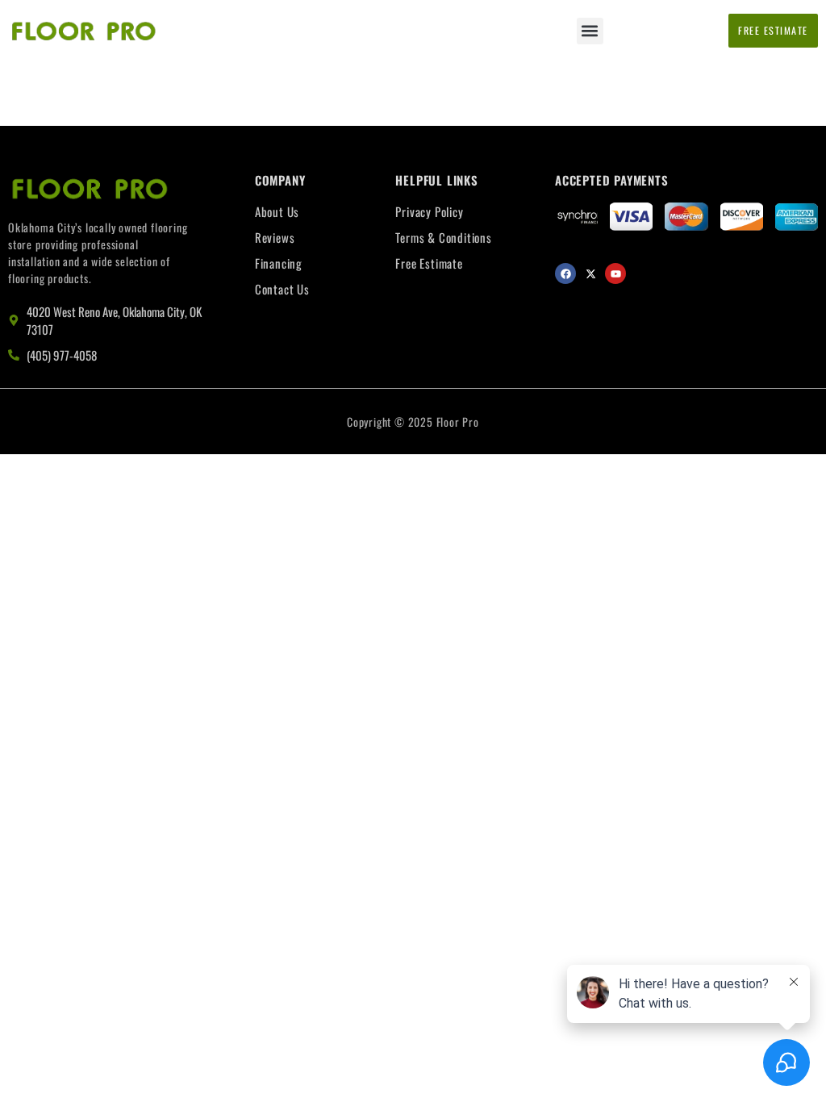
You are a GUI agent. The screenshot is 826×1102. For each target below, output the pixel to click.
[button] (590, 31)
